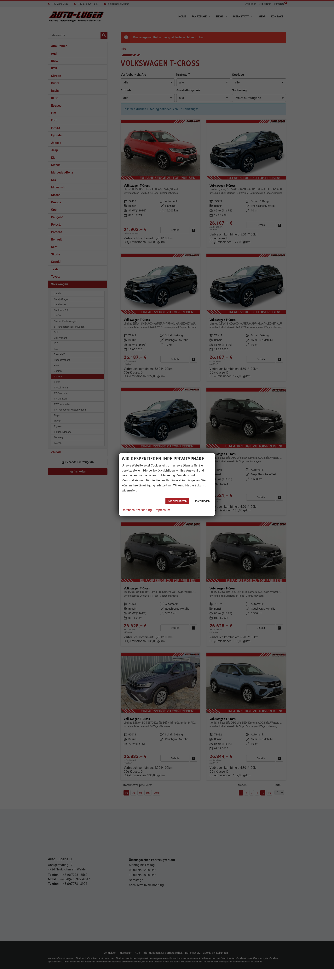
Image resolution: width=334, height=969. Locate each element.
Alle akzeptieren (177, 501)
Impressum (162, 510)
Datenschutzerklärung (137, 510)
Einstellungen (202, 501)
